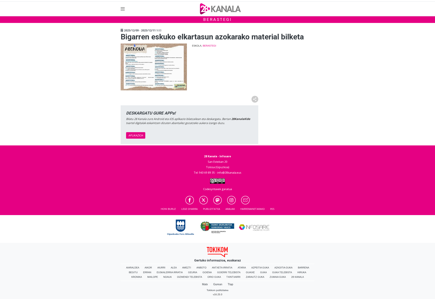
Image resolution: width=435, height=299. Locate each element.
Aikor (148, 267)
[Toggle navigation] (122, 9)
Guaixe (250, 272)
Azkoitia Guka (283, 267)
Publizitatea (211, 208)
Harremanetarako (252, 208)
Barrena (303, 267)
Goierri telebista (228, 272)
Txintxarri (233, 277)
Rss (272, 208)
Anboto (201, 267)
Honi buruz (168, 208)
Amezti (186, 267)
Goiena (207, 272)
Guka (263, 272)
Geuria (192, 272)
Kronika (136, 277)
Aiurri (161, 267)
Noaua (167, 277)
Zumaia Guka (278, 277)
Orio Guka (214, 277)
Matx (205, 284)
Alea (174, 267)
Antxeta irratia (222, 267)
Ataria (242, 267)
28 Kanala (297, 277)
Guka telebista (282, 272)
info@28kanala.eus (229, 172)
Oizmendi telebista (189, 277)
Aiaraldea (132, 267)
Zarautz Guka (255, 277)
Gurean (217, 284)
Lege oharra (189, 208)
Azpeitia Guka (260, 267)
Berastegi (217, 19)
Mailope (152, 277)
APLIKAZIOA (135, 135)
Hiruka (301, 272)
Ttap (230, 284)
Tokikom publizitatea (217, 290)
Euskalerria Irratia (170, 272)
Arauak (230, 208)
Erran (147, 272)
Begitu (133, 272)
